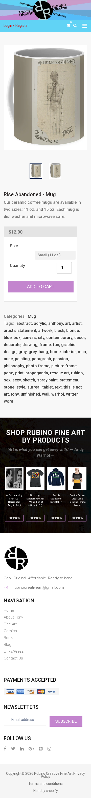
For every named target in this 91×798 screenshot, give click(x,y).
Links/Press (14, 651)
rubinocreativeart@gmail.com (38, 587)
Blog (7, 644)
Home (9, 610)
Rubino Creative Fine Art (53, 773)
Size (14, 245)
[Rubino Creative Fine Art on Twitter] (13, 748)
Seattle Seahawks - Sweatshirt (35, 498)
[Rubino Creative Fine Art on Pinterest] (41, 748)
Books (9, 637)
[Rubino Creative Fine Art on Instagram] (49, 748)
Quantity (17, 265)
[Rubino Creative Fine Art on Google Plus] (31, 748)
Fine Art (10, 624)
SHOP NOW (14, 518)
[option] (45, 97)
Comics (10, 631)
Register (22, 26)
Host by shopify (45, 791)
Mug (32, 316)
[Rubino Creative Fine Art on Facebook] (5, 748)
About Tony (13, 617)
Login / (9, 26)
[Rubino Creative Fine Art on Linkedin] (22, 748)
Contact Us (13, 658)
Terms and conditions (45, 784)
